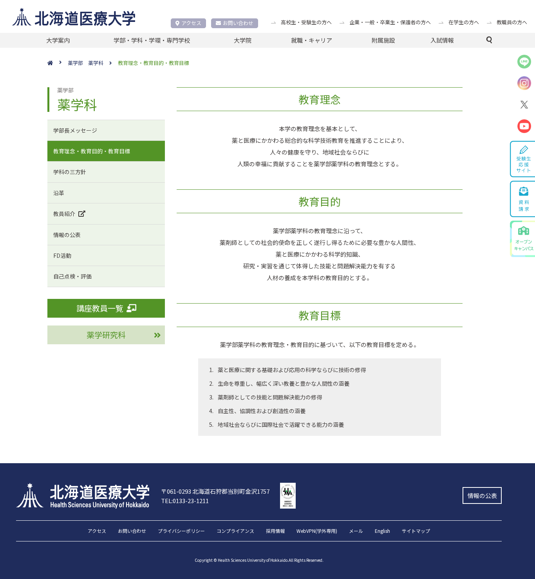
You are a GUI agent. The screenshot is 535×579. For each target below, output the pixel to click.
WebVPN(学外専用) (316, 531)
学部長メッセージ (75, 130)
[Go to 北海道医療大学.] (57, 63)
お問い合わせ (238, 23)
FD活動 (62, 255)
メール (356, 531)
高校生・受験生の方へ (306, 22)
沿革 (58, 193)
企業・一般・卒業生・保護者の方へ (390, 22)
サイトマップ (416, 531)
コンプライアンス (235, 531)
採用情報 (275, 531)
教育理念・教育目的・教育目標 (91, 151)
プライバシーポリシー (181, 531)
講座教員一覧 (99, 308)
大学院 (242, 40)
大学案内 (58, 40)
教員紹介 (64, 214)
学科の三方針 (69, 172)
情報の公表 (67, 235)
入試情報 (442, 40)
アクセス (191, 23)
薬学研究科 (106, 334)
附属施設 (383, 40)
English (382, 531)
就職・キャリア (311, 40)
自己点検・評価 (72, 276)
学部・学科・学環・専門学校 (152, 40)
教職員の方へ (512, 22)
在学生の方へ (463, 22)
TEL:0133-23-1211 (185, 500)
